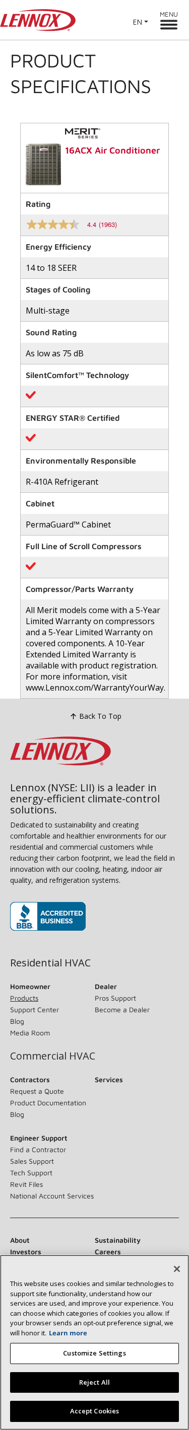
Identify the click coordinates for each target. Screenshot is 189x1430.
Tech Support (31, 1172)
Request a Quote (37, 1091)
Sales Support (32, 1161)
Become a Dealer (122, 1009)
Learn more (68, 1332)
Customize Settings (94, 1353)
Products (24, 998)
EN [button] (137, 22)
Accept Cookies (94, 1410)
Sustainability (118, 1240)
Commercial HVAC (52, 1056)
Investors (25, 1251)
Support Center (34, 1009)
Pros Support (115, 998)
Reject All (94, 1382)
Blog (17, 1021)
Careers (108, 1251)
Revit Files (26, 1184)
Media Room (30, 1032)
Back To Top (100, 716)
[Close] (177, 1269)
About (20, 1240)
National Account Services (52, 1195)
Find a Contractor (38, 1149)
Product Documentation (48, 1102)
